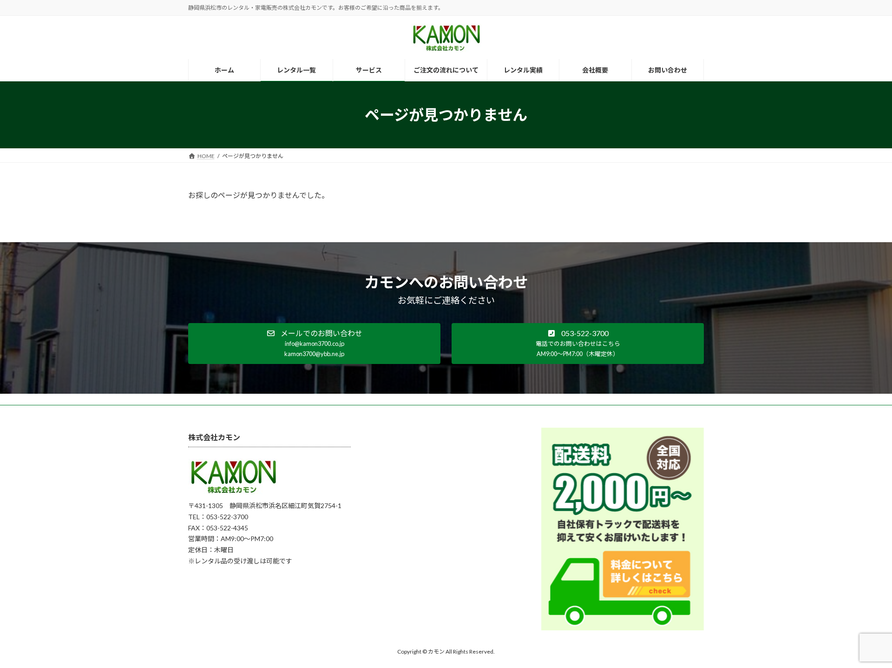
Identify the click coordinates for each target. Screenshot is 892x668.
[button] (314, 343)
